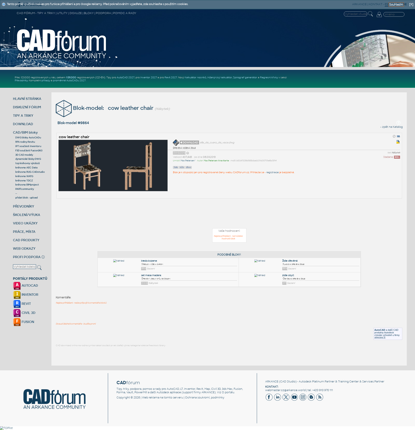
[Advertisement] (229, 214)
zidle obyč (288, 275)
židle (176, 167)
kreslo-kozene (149, 260)
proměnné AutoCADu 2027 (69, 80)
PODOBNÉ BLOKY (229, 254)
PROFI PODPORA (27, 257)
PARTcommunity (24, 188)
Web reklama (150, 397)
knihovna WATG (24, 176)
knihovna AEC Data (26, 167)
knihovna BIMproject (27, 184)
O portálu (228, 392)
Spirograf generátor (245, 77)
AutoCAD (379, 330)
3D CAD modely (24, 154)
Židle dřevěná (289, 260)
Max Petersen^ (188, 160)
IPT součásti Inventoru (28, 146)
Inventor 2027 (148, 77)
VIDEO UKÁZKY (25, 223)
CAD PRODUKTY (26, 240)
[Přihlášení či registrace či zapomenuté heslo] (379, 17)
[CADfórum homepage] (61, 58)
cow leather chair (74, 137)
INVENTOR (29, 295)
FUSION (27, 322)
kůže (182, 167)
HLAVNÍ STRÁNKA (27, 99)
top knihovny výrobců (27, 163)
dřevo (188, 167)
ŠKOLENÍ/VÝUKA (26, 215)
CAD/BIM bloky (25, 132)
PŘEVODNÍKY (23, 206)
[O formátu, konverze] (187, 152)
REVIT (26, 304)
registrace (272, 172)
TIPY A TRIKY (23, 115)
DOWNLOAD (23, 124)
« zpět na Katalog (391, 127)
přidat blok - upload (26, 197)
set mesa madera (151, 275)
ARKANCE (271, 381)
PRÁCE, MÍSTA (24, 232)
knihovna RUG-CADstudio (30, 171)
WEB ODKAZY (24, 248)
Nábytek (396, 152)
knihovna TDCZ (24, 180)
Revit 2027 (170, 77)
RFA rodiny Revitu (25, 141)
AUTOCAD (29, 285)
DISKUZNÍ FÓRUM (27, 107)
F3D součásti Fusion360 (28, 150)
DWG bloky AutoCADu (28, 137)
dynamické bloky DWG (28, 158)
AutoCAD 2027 (125, 77)
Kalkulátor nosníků (195, 77)
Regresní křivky (269, 77)
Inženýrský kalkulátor (219, 77)
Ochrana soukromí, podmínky (204, 397)
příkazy (46, 80)
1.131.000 (71, 77)
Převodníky (21, 80)
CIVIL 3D (28, 313)
